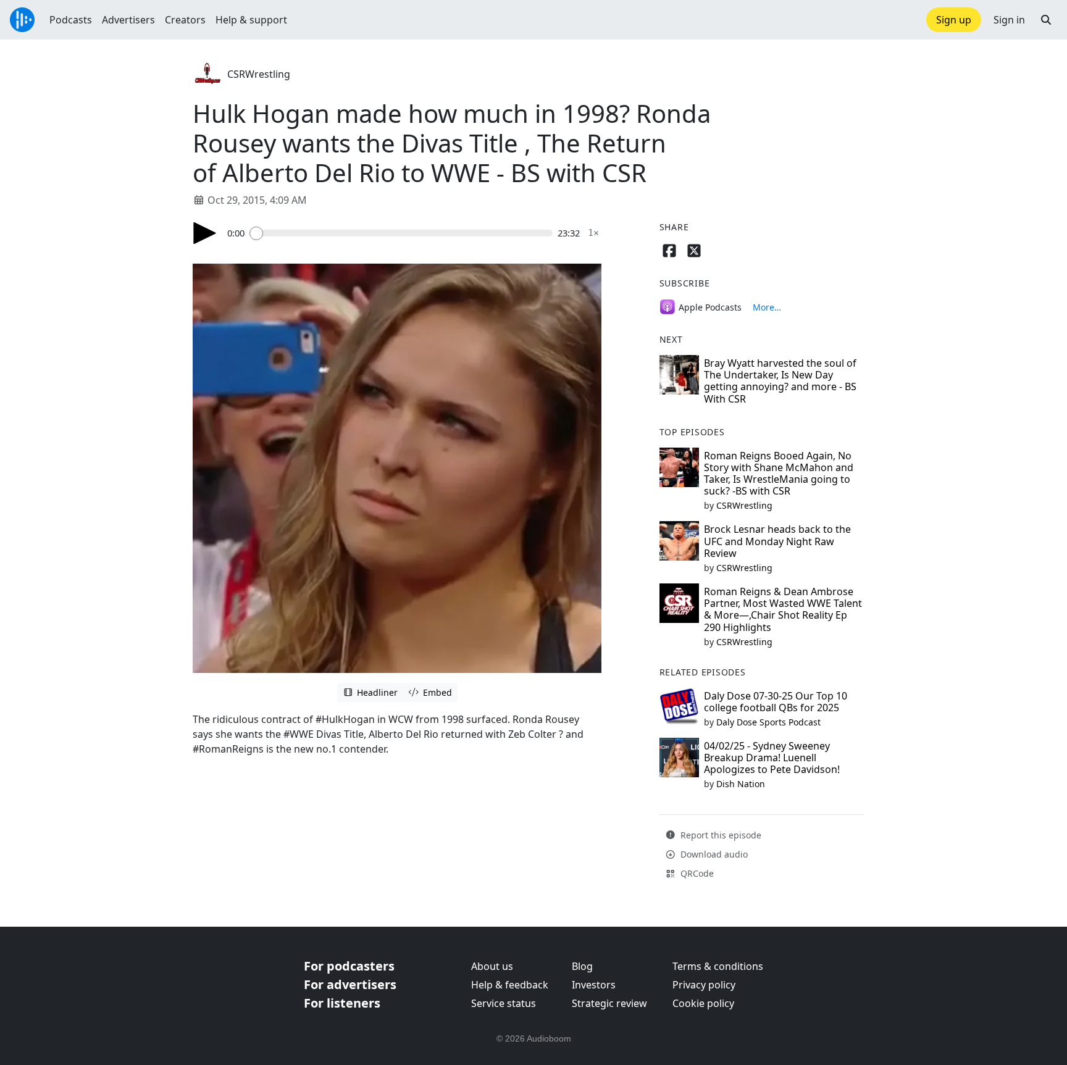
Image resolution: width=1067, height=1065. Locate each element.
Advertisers (128, 20)
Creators (185, 20)
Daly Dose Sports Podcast (768, 722)
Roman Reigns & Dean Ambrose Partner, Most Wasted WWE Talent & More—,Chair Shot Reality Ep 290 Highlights (783, 609)
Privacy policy (703, 985)
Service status (503, 1003)
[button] (1046, 19)
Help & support (251, 20)
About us (492, 966)
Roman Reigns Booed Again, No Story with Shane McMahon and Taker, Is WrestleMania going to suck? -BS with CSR (778, 473)
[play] (205, 233)
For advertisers (350, 984)
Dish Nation (740, 784)
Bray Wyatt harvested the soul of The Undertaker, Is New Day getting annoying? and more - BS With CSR (780, 381)
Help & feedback (509, 985)
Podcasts (70, 20)
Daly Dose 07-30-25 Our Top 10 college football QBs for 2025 (775, 701)
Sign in (1009, 20)
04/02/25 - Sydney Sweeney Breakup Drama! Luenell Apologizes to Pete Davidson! (772, 757)
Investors (594, 985)
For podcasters (349, 966)
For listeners (342, 1003)
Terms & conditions (717, 966)
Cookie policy (703, 1003)
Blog (582, 966)
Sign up (953, 20)
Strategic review (609, 1003)
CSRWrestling (258, 74)
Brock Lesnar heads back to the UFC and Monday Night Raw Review (777, 540)
